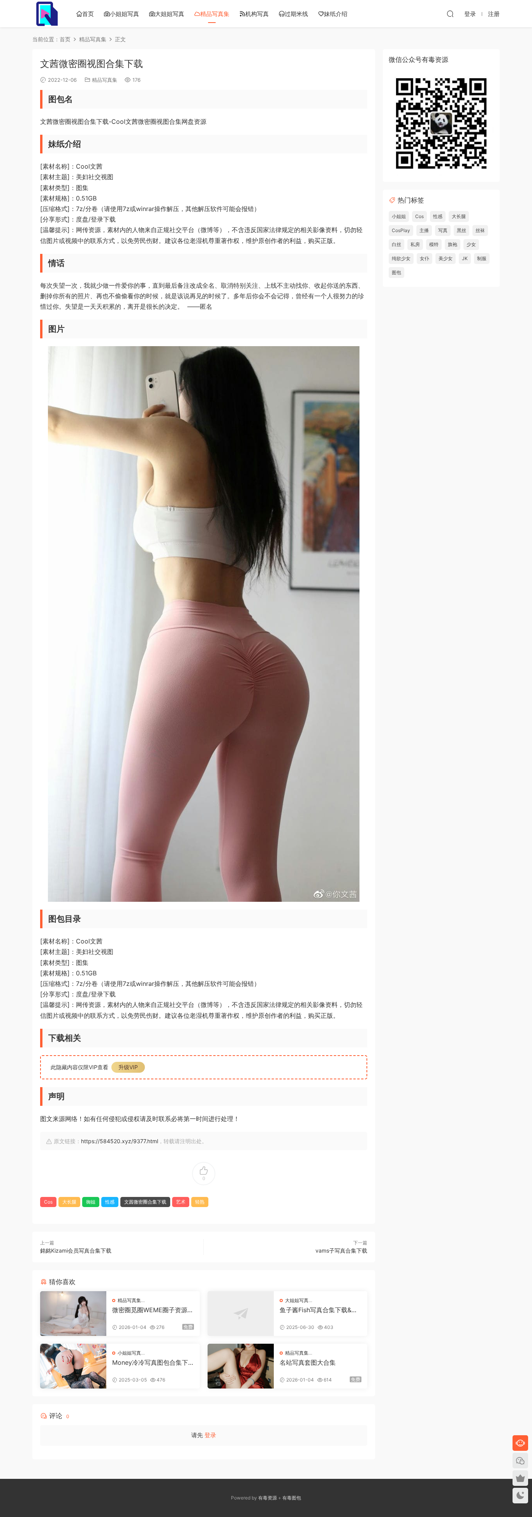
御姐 (90, 1202)
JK (465, 258)
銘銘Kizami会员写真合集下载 (75, 1250)
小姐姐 (399, 216)
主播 (424, 230)
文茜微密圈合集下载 (145, 1202)
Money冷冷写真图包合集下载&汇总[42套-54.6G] (150, 1362)
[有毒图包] (46, 13)
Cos (48, 1202)
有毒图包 (291, 1498)
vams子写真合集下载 (341, 1250)
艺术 (180, 1202)
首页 (88, 14)
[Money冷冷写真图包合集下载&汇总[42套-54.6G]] (73, 1366)
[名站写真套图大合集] (241, 1366)
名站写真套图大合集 (308, 1362)
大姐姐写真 (169, 14)
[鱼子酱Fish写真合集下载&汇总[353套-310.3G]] (241, 1313)
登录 (210, 1435)
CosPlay (401, 230)
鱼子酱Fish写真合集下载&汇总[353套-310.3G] (319, 1310)
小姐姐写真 (124, 14)
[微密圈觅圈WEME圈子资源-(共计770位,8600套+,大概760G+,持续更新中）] (73, 1313)
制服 (481, 258)
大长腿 (69, 1202)
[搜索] (450, 13)
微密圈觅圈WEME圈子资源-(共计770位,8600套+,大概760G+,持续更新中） (152, 1310)
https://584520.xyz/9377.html (119, 1141)
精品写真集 (214, 14)
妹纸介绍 (335, 14)
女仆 (424, 258)
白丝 (396, 244)
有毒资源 (267, 1498)
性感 (110, 1202)
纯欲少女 (401, 258)
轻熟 (199, 1202)
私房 (415, 244)
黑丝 (461, 230)
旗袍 (452, 244)
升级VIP (128, 1067)
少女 (471, 244)
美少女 (446, 258)
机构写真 (257, 14)
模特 (434, 244)
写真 (442, 230)
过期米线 (296, 14)
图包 (396, 272)
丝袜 (480, 230)
